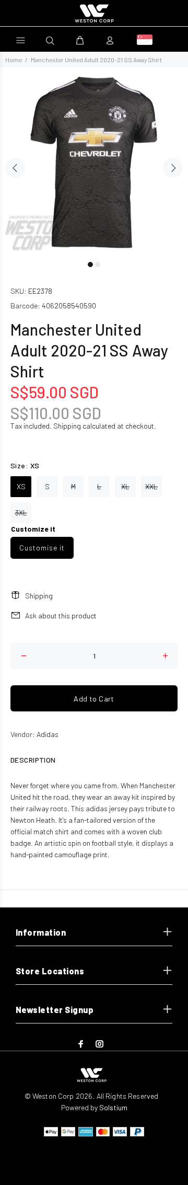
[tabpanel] (94, 161)
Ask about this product (61, 615)
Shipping (67, 425)
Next (173, 168)
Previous (15, 168)
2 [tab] (97, 264)
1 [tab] (90, 264)
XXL (151, 486)
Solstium (113, 1107)
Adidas (47, 734)
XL (125, 486)
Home (13, 59)
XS (21, 486)
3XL (21, 512)
